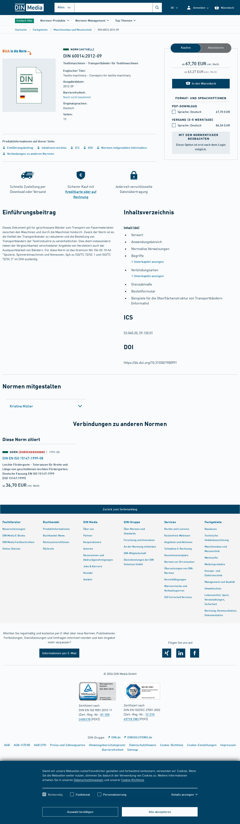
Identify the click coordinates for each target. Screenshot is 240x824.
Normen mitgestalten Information (123, 147)
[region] (120, 785)
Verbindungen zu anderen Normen (30, 153)
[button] (197, 7)
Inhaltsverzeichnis (53, 147)
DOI (90, 147)
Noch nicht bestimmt (77, 97)
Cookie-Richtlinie (132, 780)
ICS (77, 147)
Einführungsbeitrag (19, 147)
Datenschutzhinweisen (88, 780)
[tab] (46, 406)
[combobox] (118, 7)
